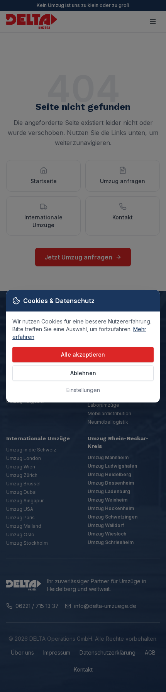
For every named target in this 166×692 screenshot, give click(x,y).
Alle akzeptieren (83, 354)
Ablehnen (83, 373)
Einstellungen (83, 390)
